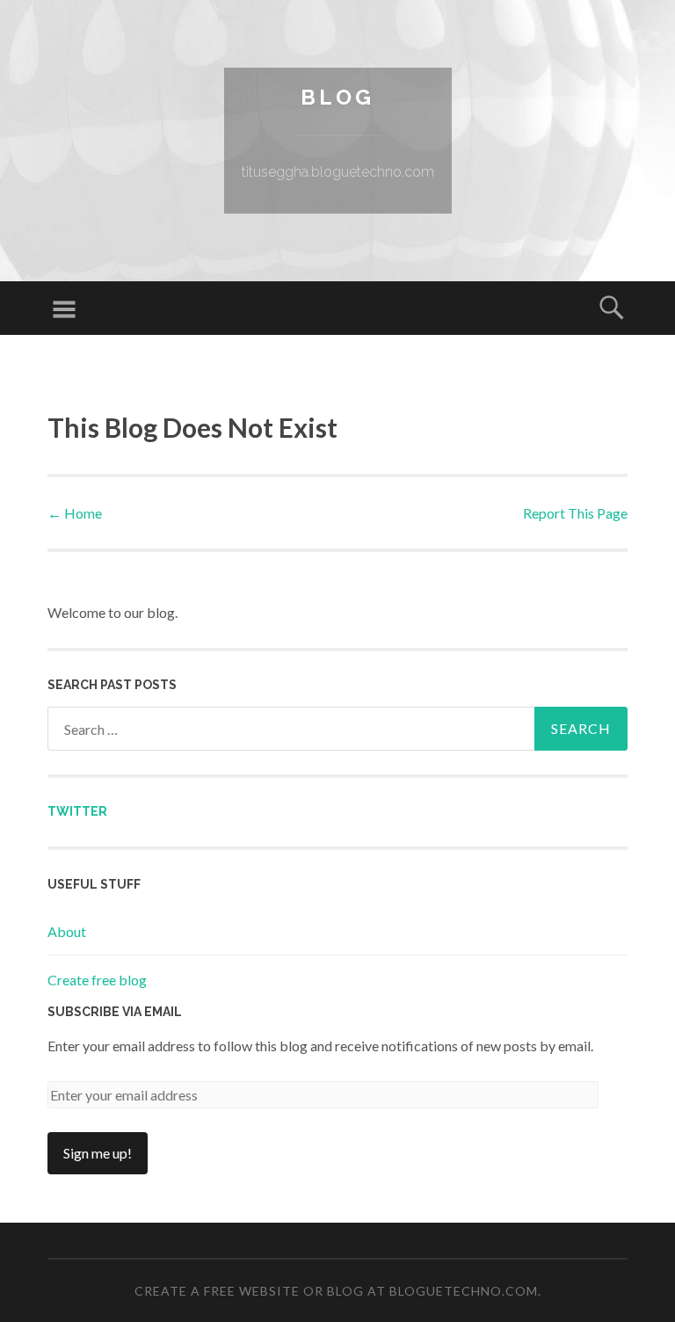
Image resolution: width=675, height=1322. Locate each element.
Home (74, 513)
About (66, 931)
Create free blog (97, 979)
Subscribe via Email (114, 1012)
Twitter (77, 811)
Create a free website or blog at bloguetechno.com (336, 1290)
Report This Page (575, 513)
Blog (337, 97)
